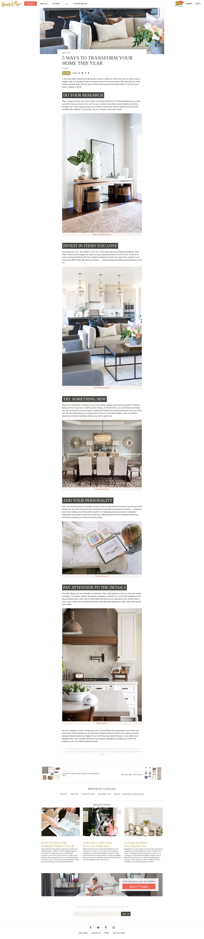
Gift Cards (83, 932)
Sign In (198, 3)
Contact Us (96, 932)
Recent (63, 794)
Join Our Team (119, 932)
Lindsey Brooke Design (104, 234)
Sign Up (125, 913)
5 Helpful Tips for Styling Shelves (97, 844)
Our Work (56, 3)
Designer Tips (104, 794)
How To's (74, 794)
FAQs (106, 932)
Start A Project (138, 886)
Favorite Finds (88, 794)
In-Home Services (80, 3)
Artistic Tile (104, 723)
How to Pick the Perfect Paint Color (57, 844)
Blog (66, 3)
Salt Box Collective (104, 387)
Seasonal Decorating (133, 794)
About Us (43, 3)
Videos (117, 794)
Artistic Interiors (104, 489)
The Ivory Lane (104, 576)
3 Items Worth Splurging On (135, 844)
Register (189, 3)
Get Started (30, 3)
